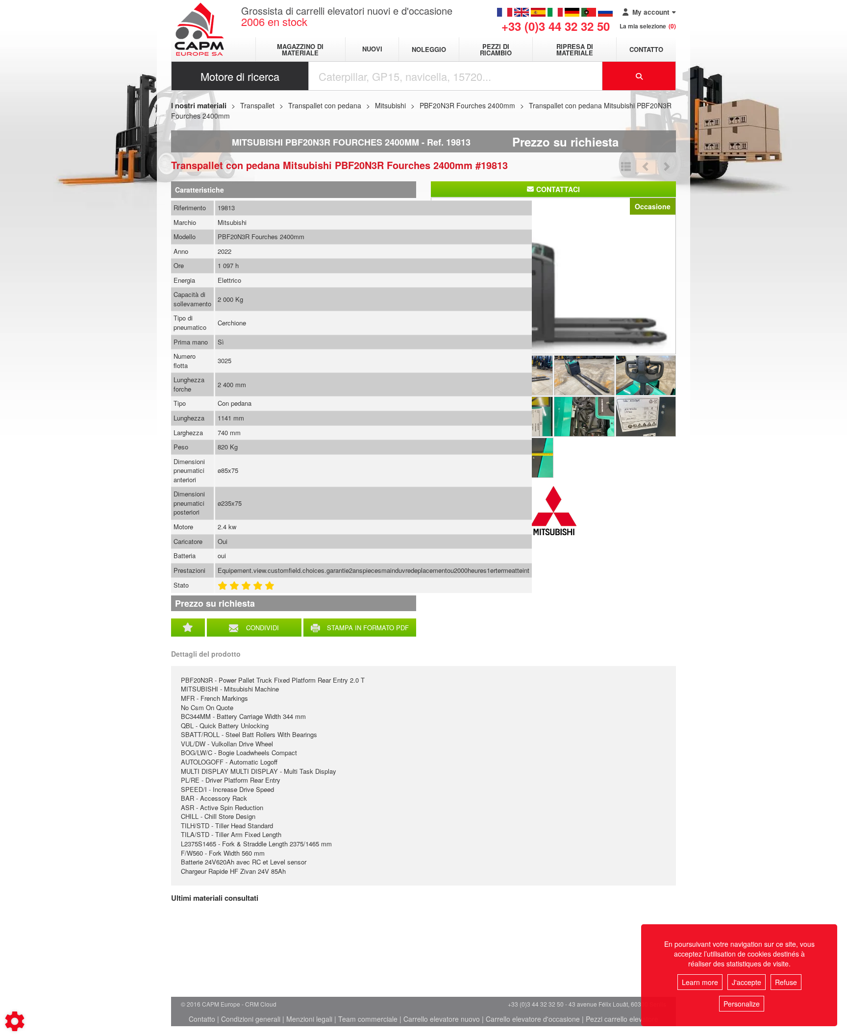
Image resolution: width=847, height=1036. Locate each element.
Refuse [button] (786, 982)
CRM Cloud (260, 1004)
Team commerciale (368, 1019)
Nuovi (372, 49)
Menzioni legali (309, 1019)
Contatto (646, 49)
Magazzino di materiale (300, 49)
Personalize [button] (741, 1004)
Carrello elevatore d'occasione (533, 1019)
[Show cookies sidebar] (15, 1021)
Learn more (700, 982)
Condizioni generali (250, 1019)
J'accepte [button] (746, 982)
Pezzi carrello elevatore (622, 1019)
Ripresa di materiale (574, 49)
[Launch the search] (639, 76)
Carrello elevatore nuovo (441, 1019)
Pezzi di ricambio (496, 49)
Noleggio (429, 49)
